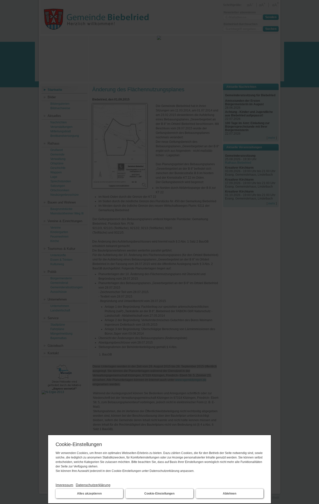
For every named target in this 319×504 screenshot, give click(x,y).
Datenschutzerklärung (93, 485)
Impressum (64, 485)
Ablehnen (229, 493)
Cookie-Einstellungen (159, 493)
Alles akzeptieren (89, 493)
